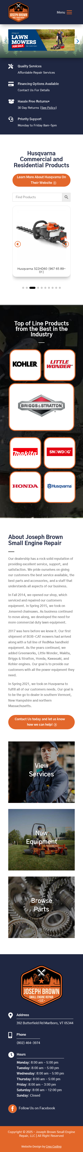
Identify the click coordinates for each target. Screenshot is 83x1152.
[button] (77, 41)
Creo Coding (53, 1146)
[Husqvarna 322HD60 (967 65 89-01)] (41, 259)
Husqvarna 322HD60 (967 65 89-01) (41, 270)
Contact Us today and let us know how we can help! (40, 722)
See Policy (48, 107)
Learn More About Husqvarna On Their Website (41, 180)
